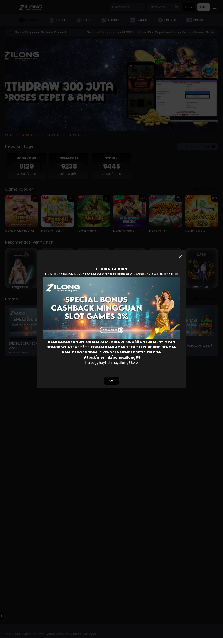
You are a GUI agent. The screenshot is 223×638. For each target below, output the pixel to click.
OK (111, 380)
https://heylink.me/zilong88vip (111, 362)
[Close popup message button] (180, 257)
